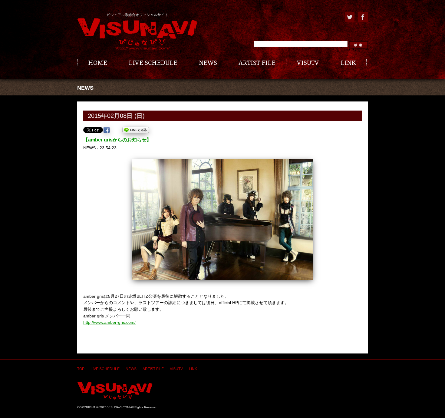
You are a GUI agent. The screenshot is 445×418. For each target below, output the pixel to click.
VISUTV (308, 62)
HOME (97, 62)
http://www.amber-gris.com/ (109, 322)
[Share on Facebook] (107, 130)
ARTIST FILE (257, 62)
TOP (80, 369)
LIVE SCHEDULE (153, 62)
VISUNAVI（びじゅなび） (115, 391)
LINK (348, 62)
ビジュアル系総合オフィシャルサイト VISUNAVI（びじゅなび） (137, 34)
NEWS (208, 62)
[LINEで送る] (135, 130)
